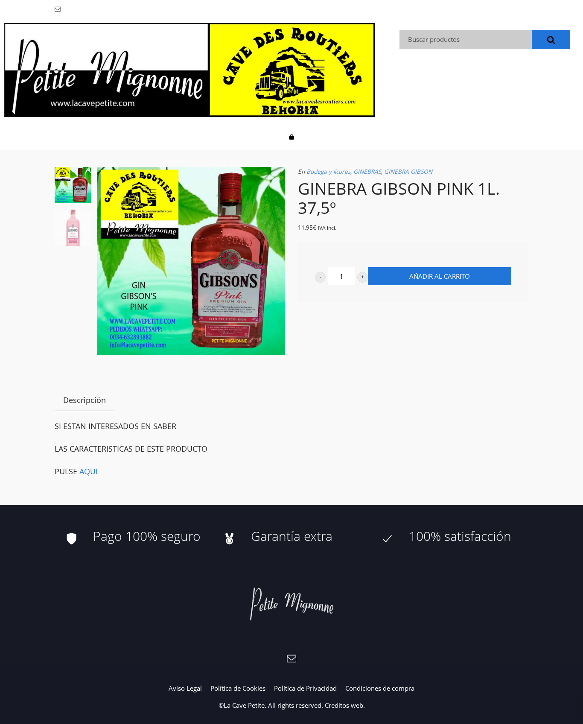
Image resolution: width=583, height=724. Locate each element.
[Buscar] (551, 39)
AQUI (88, 471)
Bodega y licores (328, 171)
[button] (320, 277)
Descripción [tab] (84, 400)
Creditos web (344, 705)
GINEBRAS (367, 171)
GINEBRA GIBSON (408, 171)
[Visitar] (58, 8)
